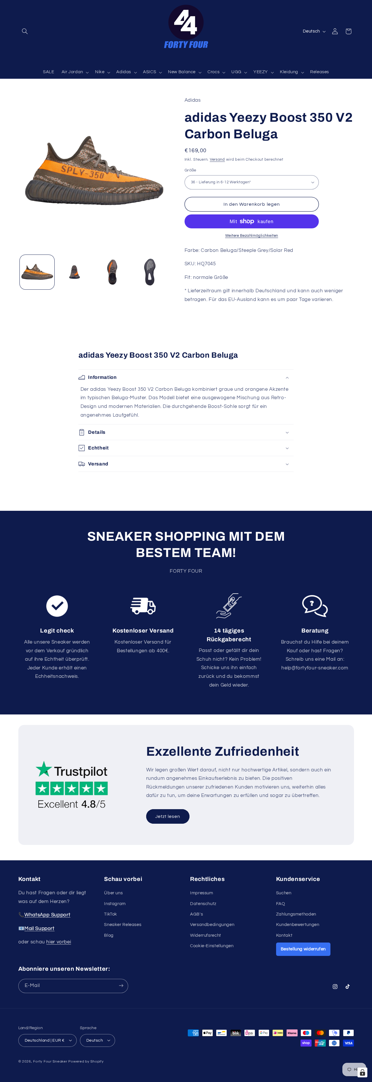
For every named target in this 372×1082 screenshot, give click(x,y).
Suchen (283, 893)
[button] (25, 31)
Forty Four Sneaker (50, 1061)
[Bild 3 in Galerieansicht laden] (112, 272)
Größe (190, 170)
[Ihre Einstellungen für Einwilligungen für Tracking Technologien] (362, 1072)
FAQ (280, 904)
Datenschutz (203, 904)
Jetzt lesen (167, 816)
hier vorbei (58, 942)
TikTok (110, 914)
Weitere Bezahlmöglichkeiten (251, 236)
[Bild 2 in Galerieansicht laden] (74, 272)
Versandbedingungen (212, 925)
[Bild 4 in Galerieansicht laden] (150, 272)
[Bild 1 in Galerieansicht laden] (37, 272)
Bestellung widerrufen (303, 949)
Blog (109, 935)
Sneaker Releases (122, 925)
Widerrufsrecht (205, 935)
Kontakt (284, 935)
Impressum (201, 893)
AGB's (196, 914)
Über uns (113, 893)
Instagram (115, 904)
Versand (217, 159)
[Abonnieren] (121, 986)
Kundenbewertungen (297, 925)
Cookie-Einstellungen (212, 946)
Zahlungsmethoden (296, 914)
